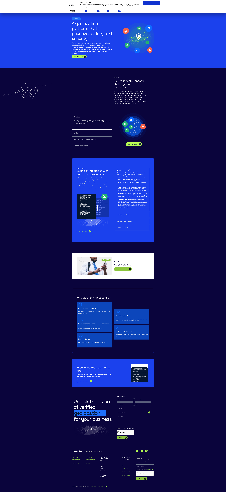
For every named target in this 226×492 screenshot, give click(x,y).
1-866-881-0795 (75, 457)
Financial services (81, 146)
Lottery (77, 133)
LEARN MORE (77, 126)
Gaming (77, 117)
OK (151, 3)
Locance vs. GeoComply (126, 457)
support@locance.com (90, 459)
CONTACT (124, 468)
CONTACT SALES (76, 463)
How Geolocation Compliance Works (104, 458)
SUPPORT (88, 463)
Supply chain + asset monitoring (87, 139)
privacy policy (130, 428)
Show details (125, 10)
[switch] (98, 11)
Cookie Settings (105, 486)
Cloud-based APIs (124, 170)
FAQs (101, 460)
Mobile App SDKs (123, 215)
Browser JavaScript (124, 221)
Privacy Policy (93, 486)
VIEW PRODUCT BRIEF (121, 269)
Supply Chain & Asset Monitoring (104, 476)
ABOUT (123, 465)
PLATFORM (102, 455)
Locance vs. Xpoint (125, 461)
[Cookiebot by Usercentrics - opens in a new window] (72, 11)
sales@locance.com (76, 459)
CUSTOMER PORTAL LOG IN (142, 455)
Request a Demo (78, 56)
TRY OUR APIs (125, 472)
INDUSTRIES (103, 464)
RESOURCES (124, 455)
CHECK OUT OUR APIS (84, 381)
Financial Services (103, 473)
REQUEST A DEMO (83, 231)
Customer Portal (123, 228)
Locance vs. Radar (125, 459)
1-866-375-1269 (89, 457)
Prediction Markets (104, 470)
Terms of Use (99, 486)
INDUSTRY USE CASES (133, 144)
